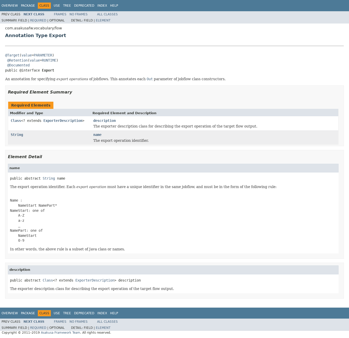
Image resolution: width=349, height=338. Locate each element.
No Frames (78, 14)
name (97, 135)
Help (114, 5)
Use (57, 5)
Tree (67, 5)
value (26, 55)
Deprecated (84, 5)
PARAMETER (43, 55)
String (17, 135)
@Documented (18, 65)
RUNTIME (49, 60)
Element (103, 20)
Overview (10, 5)
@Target (12, 55)
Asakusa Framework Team (60, 332)
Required (38, 20)
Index (102, 5)
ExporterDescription (62, 121)
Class (16, 121)
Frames (60, 14)
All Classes (107, 14)
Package (28, 5)
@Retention (17, 60)
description (104, 121)
